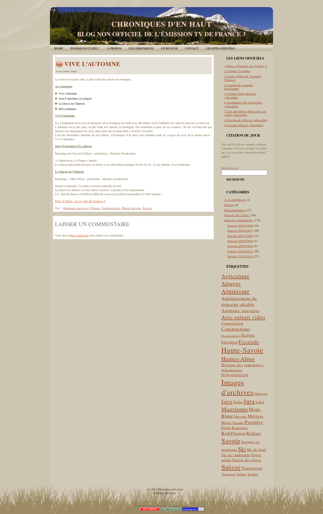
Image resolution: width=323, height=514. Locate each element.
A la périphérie (235, 200)
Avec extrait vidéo (243, 317)
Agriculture (235, 276)
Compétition (232, 323)
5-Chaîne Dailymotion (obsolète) (240, 95)
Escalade (249, 341)
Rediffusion (233, 433)
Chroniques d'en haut (161, 23)
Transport (228, 474)
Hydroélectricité (234, 374)
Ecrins (248, 335)
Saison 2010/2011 (240, 251)
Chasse (95, 208)
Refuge (253, 433)
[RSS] (58, 490)
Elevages (229, 342)
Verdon (253, 474)
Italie (238, 401)
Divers (229, 205)
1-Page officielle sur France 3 (245, 66)
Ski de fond (256, 449)
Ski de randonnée (235, 454)
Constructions (111, 208)
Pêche (226, 427)
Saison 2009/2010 (240, 246)
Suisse (231, 467)
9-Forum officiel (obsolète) (243, 125)
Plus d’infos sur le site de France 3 (80, 201)
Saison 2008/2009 (240, 241)
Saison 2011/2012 (240, 256)
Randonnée (240, 428)
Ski (242, 448)
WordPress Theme (178, 505)
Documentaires (235, 210)
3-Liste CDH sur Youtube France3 (242, 78)
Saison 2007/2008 (240, 236)
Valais (241, 474)
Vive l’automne (92, 63)
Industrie (261, 393)
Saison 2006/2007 (240, 230)
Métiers (255, 416)
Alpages (231, 283)
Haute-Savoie (131, 208)
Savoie (147, 208)
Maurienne (234, 409)
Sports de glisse (246, 459)
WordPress (155, 505)
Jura (249, 401)
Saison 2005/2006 (240, 225)
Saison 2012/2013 (237, 215)
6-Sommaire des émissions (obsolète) (243, 104)
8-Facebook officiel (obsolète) (246, 120)
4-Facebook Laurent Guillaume (238, 86)
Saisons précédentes (238, 220)
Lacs (260, 402)
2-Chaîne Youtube (237, 71)
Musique (240, 416)
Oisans (238, 422)
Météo (226, 422)
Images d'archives (237, 387)
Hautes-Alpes (238, 358)
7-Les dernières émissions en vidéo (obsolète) (245, 113)
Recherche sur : (230, 168)
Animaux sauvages (76, 208)
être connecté (79, 235)
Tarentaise (252, 468)
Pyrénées (254, 422)
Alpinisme (235, 291)
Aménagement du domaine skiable (239, 301)
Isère (227, 401)
